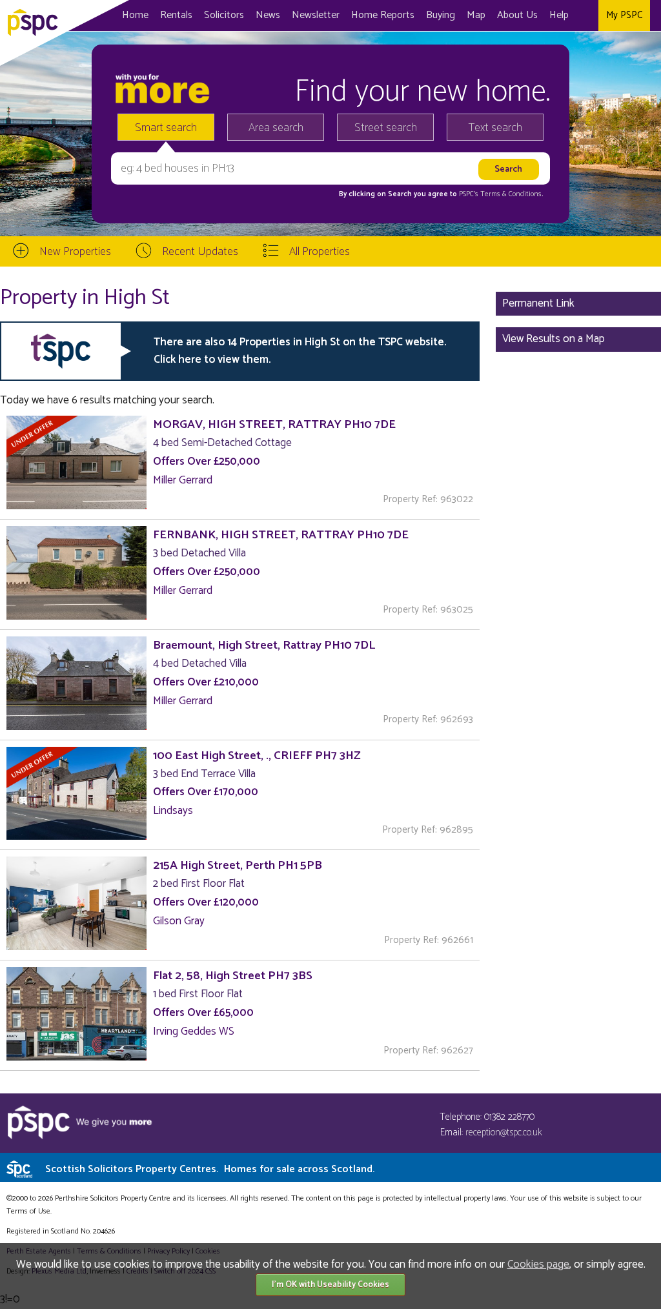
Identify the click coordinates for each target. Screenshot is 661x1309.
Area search (276, 127)
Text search (495, 127)
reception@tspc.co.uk (503, 1132)
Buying (440, 15)
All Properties (319, 251)
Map (476, 15)
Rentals (176, 15)
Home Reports (382, 15)
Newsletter (316, 15)
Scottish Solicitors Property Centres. (209, 1169)
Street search (385, 127)
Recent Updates (200, 251)
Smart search (166, 127)
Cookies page (538, 1264)
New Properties (75, 251)
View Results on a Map (553, 339)
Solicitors (224, 15)
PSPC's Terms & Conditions (500, 194)
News (268, 15)
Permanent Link (538, 303)
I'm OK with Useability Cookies (330, 1285)
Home (135, 15)
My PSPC (624, 15)
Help (559, 15)
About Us (517, 15)
